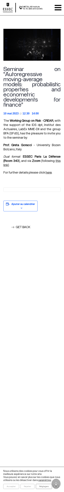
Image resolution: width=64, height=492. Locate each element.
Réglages (44, 486)
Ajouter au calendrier (23, 204)
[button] (21, 227)
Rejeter (27, 486)
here (49, 172)
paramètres (44, 480)
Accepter (11, 486)
